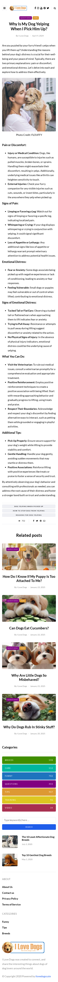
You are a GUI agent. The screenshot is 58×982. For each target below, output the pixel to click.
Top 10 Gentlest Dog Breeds (37, 855)
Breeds (29, 760)
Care (29, 768)
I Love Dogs (24, 36)
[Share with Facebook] (33, 520)
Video (29, 808)
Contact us (8, 892)
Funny (29, 776)
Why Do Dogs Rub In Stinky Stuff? (29, 727)
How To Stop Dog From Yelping (29, 511)
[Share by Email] (44, 520)
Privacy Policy (10, 898)
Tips (36, 18)
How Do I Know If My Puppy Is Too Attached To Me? (29, 578)
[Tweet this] (37, 520)
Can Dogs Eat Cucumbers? (29, 628)
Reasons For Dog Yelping (29, 515)
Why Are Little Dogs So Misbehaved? (29, 677)
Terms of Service (11, 904)
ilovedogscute (43, 976)
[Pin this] (40, 520)
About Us (7, 886)
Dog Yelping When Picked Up (28, 506)
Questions (25, 18)
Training (29, 800)
